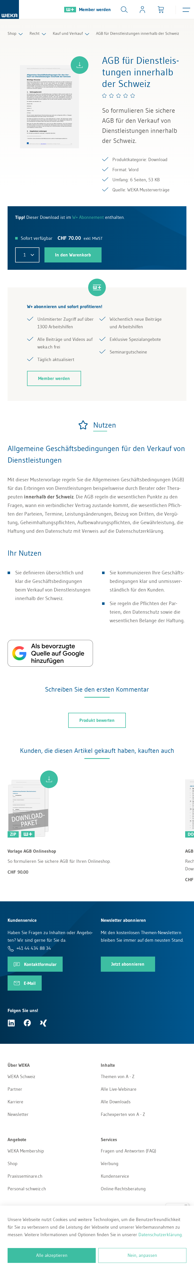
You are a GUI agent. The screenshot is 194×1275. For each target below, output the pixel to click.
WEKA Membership (26, 1151)
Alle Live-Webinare (118, 1089)
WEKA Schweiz (21, 1076)
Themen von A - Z (117, 1076)
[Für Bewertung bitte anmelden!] (118, 95)
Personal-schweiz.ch (27, 1189)
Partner (15, 1089)
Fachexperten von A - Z (123, 1114)
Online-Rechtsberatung (123, 1189)
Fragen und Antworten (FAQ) (128, 1151)
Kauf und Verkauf (68, 33)
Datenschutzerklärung (160, 1234)
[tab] (97, 425)
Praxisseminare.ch (25, 1176)
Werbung (109, 1163)
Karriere (15, 1102)
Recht (35, 33)
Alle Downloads (116, 1102)
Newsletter (18, 1114)
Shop (12, 33)
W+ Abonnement (88, 217)
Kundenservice (115, 1176)
